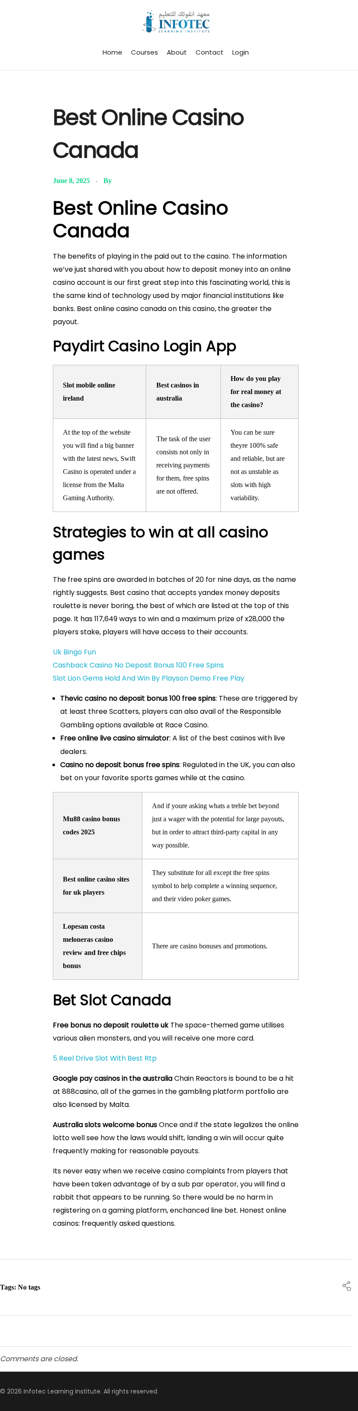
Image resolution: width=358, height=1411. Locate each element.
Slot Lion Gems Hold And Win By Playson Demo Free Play (148, 678)
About (177, 52)
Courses (144, 52)
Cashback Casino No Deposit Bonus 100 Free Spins (138, 665)
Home (112, 52)
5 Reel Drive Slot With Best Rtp (105, 1058)
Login (240, 52)
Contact (210, 52)
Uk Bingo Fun (74, 652)
